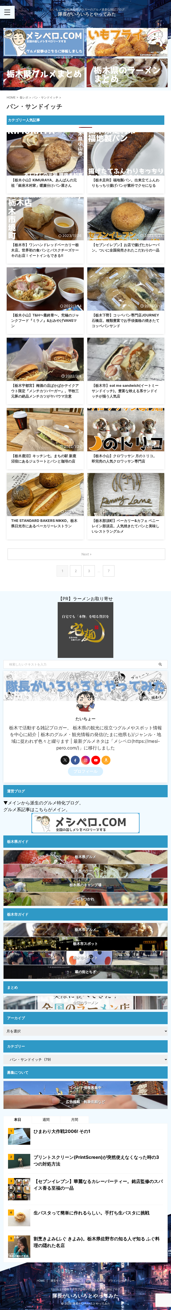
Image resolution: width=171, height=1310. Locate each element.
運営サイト (57, 1280)
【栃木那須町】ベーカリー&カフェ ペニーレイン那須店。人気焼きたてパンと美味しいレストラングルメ (125, 526)
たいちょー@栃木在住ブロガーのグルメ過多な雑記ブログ (85, 1289)
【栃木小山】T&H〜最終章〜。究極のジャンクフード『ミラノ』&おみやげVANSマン (45, 320)
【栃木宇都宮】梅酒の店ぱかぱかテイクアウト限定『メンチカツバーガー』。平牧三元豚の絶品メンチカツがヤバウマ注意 (45, 390)
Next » (86, 554)
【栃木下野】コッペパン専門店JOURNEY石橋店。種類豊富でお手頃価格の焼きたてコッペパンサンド (125, 320)
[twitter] (65, 760)
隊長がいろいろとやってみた (87, 14)
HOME (41, 1280)
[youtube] (95, 760)
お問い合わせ (94, 1280)
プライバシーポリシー (121, 1280)
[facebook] (75, 760)
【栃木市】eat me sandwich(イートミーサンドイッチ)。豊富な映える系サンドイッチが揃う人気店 (125, 390)
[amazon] (106, 760)
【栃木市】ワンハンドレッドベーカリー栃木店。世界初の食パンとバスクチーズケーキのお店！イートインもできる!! (45, 250)
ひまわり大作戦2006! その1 (62, 1131)
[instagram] (85, 760)
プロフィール (85, 771)
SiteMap (75, 1280)
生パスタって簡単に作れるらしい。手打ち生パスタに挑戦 (91, 1213)
